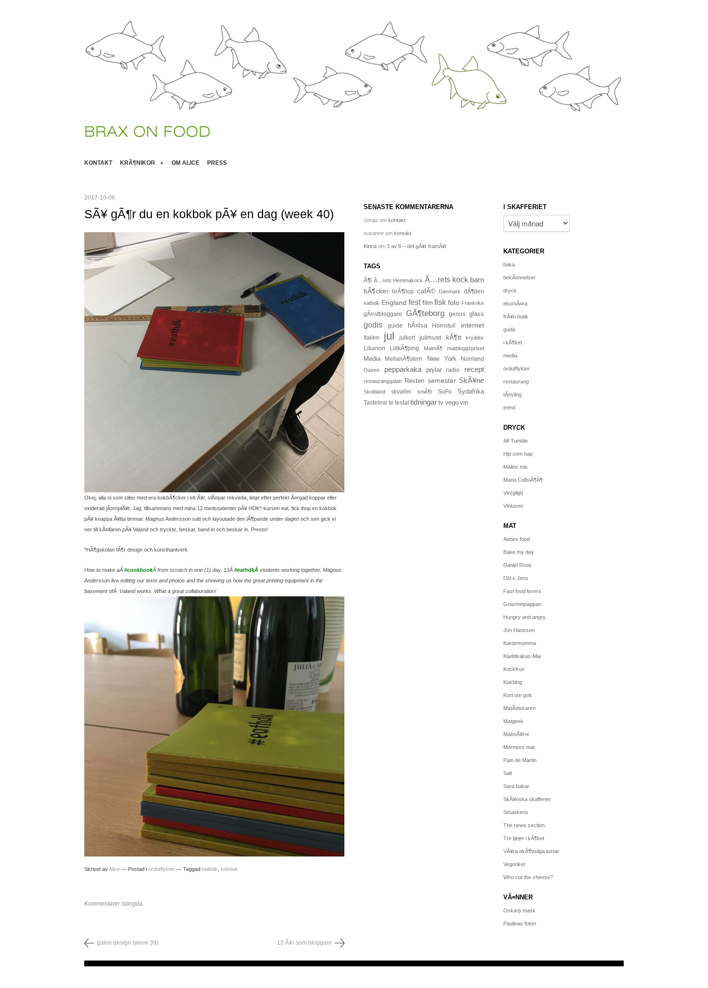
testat (402, 402)
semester (442, 380)
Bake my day (518, 552)
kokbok (229, 869)
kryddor (475, 338)
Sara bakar (516, 786)
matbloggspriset (465, 348)
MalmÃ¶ (433, 348)
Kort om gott (517, 695)
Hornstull (444, 325)
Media (372, 358)
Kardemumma (519, 643)
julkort (407, 337)
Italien (372, 337)
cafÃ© (426, 291)
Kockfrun (513, 669)
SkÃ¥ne (471, 380)
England (393, 302)
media (510, 355)
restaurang (516, 381)
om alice (185, 162)
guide (395, 325)
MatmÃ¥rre (516, 734)
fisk (440, 302)
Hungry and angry (524, 617)
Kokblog (512, 682)
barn (477, 280)
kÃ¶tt (453, 337)
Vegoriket (514, 864)
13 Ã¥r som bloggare (304, 942)
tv (441, 402)
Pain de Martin (520, 760)
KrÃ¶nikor (137, 162)
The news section (524, 825)
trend (509, 407)
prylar (434, 370)
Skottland (374, 392)
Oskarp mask (519, 910)
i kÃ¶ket (512, 342)
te (391, 402)
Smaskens (515, 812)
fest (414, 302)
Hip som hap (518, 454)
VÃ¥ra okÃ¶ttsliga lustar (531, 851)
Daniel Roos (517, 565)
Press (217, 162)
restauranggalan (383, 381)
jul (389, 336)
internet (472, 325)
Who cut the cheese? (528, 877)
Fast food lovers (522, 591)
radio (452, 370)
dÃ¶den (474, 291)
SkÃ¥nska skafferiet (527, 799)
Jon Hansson (519, 630)
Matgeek (513, 721)
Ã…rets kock (447, 279)
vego (452, 402)
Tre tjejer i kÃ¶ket (523, 838)
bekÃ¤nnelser (519, 277)
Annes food (516, 539)
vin (464, 402)
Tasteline (375, 402)
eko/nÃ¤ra (515, 303)
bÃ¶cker (376, 291)
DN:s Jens (515, 578)
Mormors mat (519, 747)
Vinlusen (513, 506)
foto (453, 302)
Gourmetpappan (522, 604)
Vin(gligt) (513, 493)
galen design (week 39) (127, 942)
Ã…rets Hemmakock (398, 280)
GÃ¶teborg (425, 313)
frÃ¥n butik (515, 316)
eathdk (210, 869)
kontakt (98, 162)
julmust (430, 337)
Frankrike (472, 303)
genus (457, 314)
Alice (114, 869)
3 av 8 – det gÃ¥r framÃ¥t (416, 246)
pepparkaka (402, 369)
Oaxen (372, 370)
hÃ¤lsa (417, 325)
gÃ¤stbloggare (383, 314)
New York (442, 358)
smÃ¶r (425, 392)
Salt (507, 773)
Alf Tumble (515, 441)
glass (476, 314)
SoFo (445, 391)
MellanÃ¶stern (403, 359)
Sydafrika (471, 391)
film (427, 302)
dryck (510, 290)
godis (373, 324)
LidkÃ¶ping (404, 348)
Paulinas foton (519, 923)
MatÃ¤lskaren (519, 708)
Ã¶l (368, 280)
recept (474, 369)
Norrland (472, 359)
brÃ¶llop (403, 291)
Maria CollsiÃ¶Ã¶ (523, 480)
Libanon (374, 348)
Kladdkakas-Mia (522, 656)
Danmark (449, 291)
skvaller (401, 391)
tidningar (423, 402)
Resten (414, 380)
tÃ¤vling (512, 394)
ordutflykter (161, 869)
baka (509, 264)
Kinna (370, 246)
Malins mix (515, 467)
